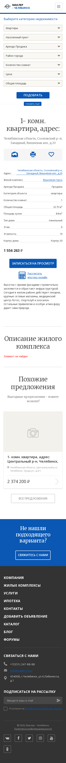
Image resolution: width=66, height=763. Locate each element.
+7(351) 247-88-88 (22, 664)
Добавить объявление (25, 616)
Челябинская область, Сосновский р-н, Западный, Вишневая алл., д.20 (39, 172)
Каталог (12, 624)
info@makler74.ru (21, 670)
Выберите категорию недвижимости (30, 19)
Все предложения (33, 498)
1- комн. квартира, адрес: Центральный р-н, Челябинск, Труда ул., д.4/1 (32, 459)
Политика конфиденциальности (33, 728)
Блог (8, 632)
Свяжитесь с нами (33, 555)
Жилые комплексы (22, 585)
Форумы (12, 639)
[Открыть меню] (58, 6)
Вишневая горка (52, 180)
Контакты (13, 608)
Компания (14, 577)
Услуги (11, 593)
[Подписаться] (58, 700)
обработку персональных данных (43, 708)
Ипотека (12, 601)
